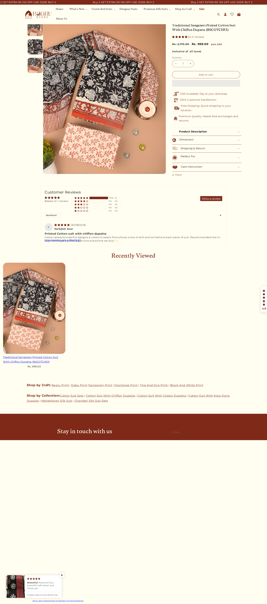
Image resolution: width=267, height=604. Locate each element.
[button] (179, 37)
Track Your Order (35, 502)
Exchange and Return (37, 519)
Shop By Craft (33, 585)
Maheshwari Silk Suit (56, 401)
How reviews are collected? (63, 240)
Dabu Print (79, 385)
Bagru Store (38, 601)
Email (177, 432)
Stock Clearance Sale (37, 590)
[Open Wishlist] (232, 14)
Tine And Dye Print (154, 385)
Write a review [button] (211, 198)
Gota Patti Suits (34, 558)
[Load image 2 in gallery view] (35, 47)
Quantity (177, 57)
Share (178, 174)
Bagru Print (60, 385)
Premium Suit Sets (36, 569)
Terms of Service (35, 529)
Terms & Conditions (36, 513)
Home (28, 547)
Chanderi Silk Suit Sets (91, 401)
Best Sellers (32, 552)
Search (29, 468)
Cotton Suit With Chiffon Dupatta (110, 395)
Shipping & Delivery (36, 508)
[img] (62, 225)
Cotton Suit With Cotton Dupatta (162, 395)
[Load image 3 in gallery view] (35, 65)
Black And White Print (186, 385)
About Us (30, 479)
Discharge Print (126, 385)
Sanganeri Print (100, 385)
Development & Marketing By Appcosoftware (64, 601)
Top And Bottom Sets (37, 574)
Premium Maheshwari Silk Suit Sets (46, 580)
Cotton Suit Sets (72, 395)
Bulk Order (31, 485)
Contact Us (31, 474)
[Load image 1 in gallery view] (35, 28)
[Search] (218, 14)
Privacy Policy (33, 524)
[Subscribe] (206, 432)
